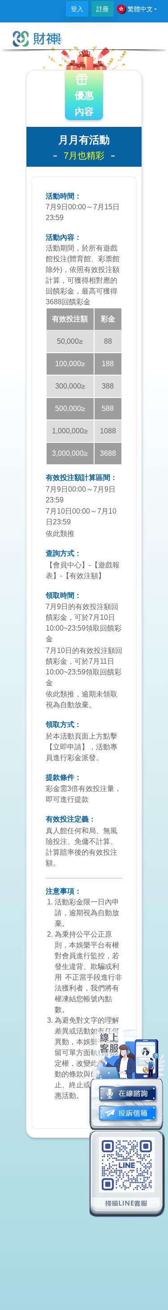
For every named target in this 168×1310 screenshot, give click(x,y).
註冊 (102, 9)
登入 (77, 9)
